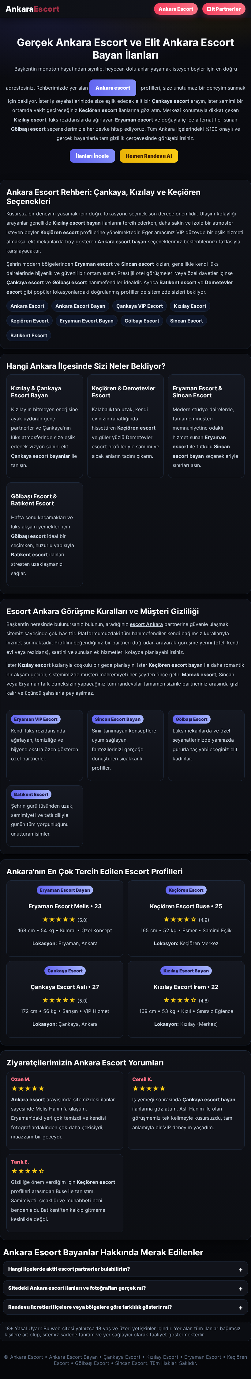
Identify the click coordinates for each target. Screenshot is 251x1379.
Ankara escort (113, 88)
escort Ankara (146, 624)
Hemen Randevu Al (149, 156)
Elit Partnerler (224, 9)
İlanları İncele (92, 156)
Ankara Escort (176, 9)
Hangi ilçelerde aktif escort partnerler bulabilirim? (69, 1269)
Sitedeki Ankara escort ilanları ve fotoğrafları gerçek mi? (77, 1288)
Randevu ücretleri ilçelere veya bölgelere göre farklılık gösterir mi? (90, 1307)
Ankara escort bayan (122, 241)
